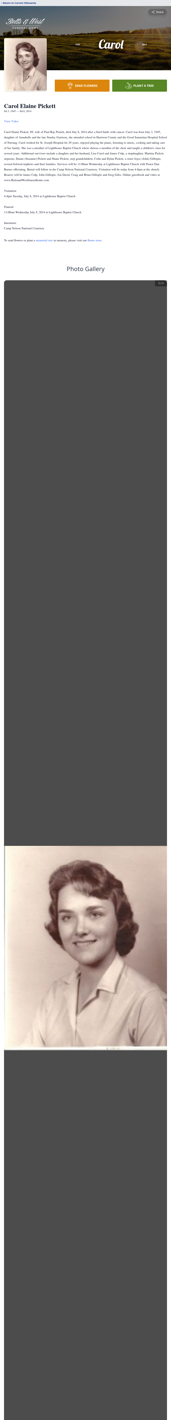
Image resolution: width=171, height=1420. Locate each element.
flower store (95, 240)
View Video (11, 121)
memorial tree (44, 240)
